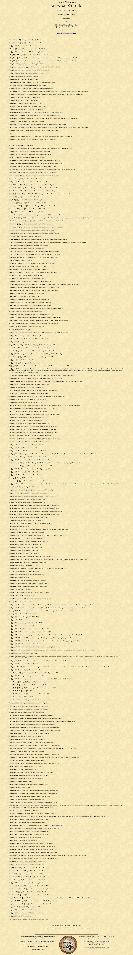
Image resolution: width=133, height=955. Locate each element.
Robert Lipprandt (66, 925)
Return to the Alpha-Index (66, 33)
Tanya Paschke (105, 941)
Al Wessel (101, 944)
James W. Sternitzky (103, 943)
